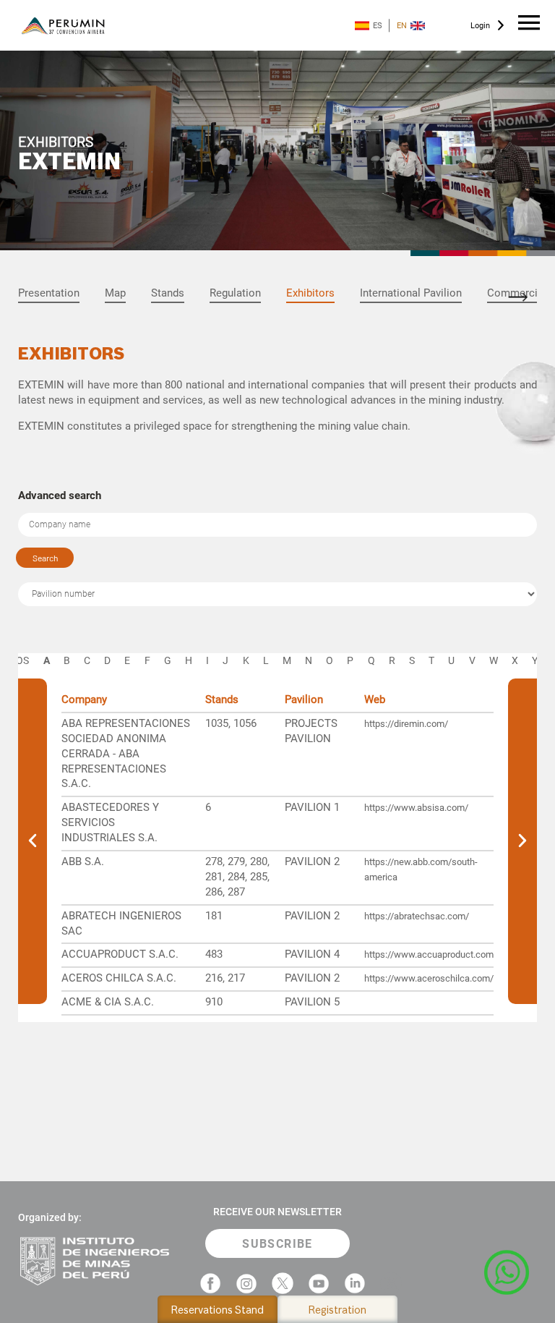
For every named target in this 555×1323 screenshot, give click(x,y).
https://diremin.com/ (406, 723)
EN (402, 25)
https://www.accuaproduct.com (429, 954)
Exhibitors (310, 292)
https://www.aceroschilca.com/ (429, 978)
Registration (337, 1309)
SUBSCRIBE (277, 1244)
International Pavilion (411, 292)
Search (45, 558)
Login (480, 25)
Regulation (235, 292)
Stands (167, 292)
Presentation (48, 292)
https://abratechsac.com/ (416, 916)
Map (115, 292)
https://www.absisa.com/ (416, 807)
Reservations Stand (217, 1309)
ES (377, 25)
